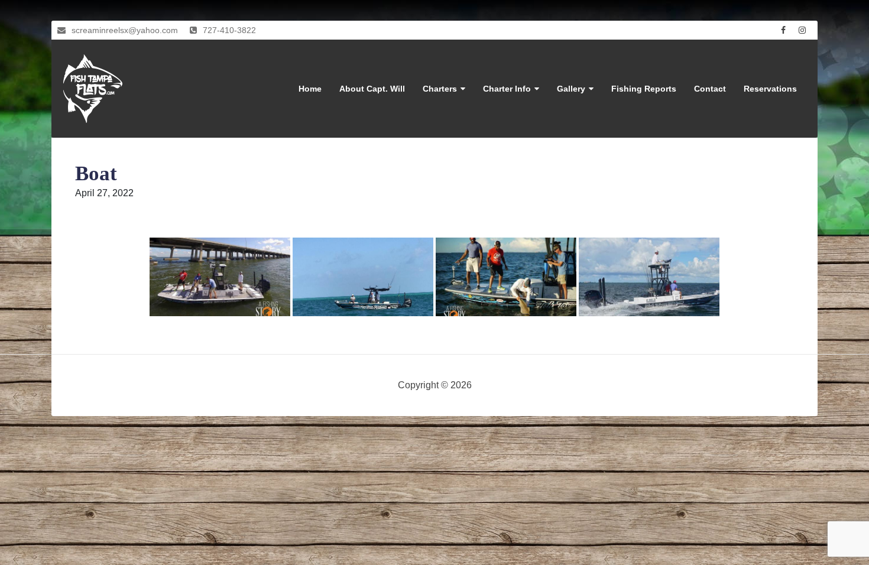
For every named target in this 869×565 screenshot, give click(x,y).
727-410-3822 (229, 30)
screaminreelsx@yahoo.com (125, 30)
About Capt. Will (372, 88)
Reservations (770, 88)
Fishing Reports (643, 88)
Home (310, 88)
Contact (710, 88)
